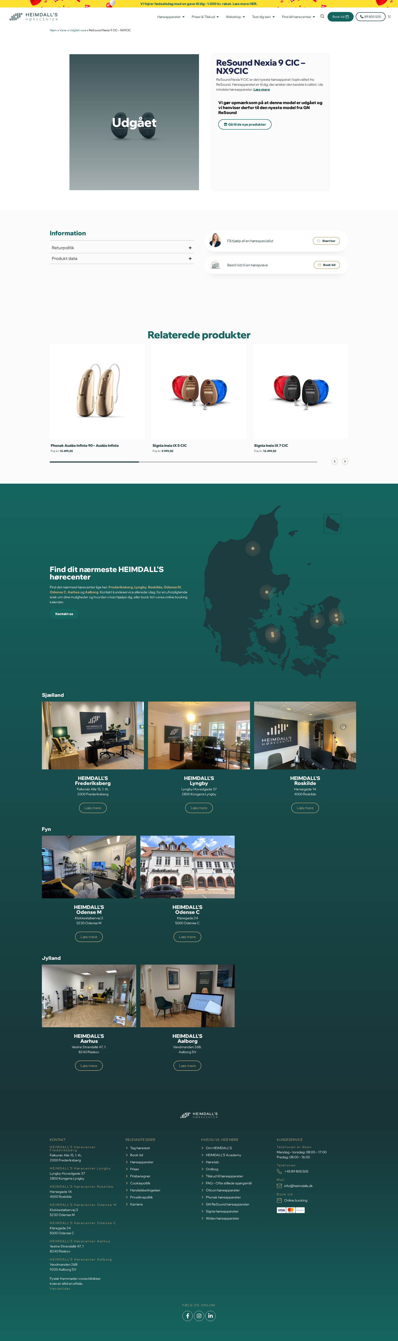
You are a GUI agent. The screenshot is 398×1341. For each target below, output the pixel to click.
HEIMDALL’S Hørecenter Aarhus (80, 1241)
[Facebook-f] (187, 1316)
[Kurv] (389, 16)
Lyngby (140, 587)
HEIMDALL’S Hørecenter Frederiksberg (73, 1148)
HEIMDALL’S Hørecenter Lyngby (80, 1168)
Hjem (53, 30)
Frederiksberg (121, 587)
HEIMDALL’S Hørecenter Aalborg (81, 1259)
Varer (63, 30)
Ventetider (60, 1289)
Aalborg (91, 592)
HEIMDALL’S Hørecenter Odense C (83, 1223)
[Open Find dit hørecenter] (313, 16)
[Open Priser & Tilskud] (217, 16)
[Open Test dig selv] (273, 16)
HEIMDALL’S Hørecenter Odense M (83, 1205)
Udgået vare (77, 30)
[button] (334, 461)
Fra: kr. (61, 451)
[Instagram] (199, 1316)
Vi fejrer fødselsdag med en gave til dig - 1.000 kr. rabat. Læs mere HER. (199, 4)
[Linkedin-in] (210, 1316)
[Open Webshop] (243, 16)
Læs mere (262, 89)
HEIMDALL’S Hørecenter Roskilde (82, 1186)
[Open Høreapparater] (183, 16)
